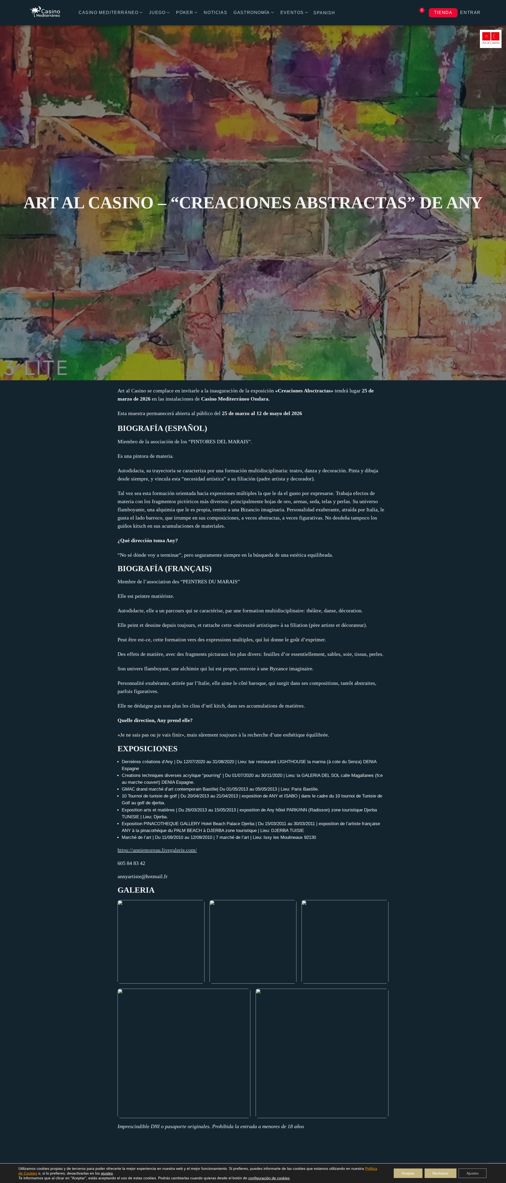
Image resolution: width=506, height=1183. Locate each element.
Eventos (292, 12)
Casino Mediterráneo (108, 12)
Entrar (470, 12)
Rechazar (440, 1173)
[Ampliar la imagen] (197, 907)
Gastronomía (251, 12)
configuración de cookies (269, 1178)
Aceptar (408, 1173)
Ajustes (472, 1173)
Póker (184, 12)
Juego (157, 12)
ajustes (107, 1173)
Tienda (443, 12)
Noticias (215, 12)
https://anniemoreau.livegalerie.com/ (157, 850)
